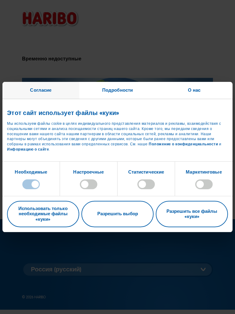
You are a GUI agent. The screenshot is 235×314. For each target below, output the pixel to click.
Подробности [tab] (117, 90)
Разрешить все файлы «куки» (191, 214)
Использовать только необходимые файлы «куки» (43, 213)
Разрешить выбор (117, 214)
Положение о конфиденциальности (183, 144)
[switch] (88, 184)
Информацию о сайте (28, 149)
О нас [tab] (194, 90)
